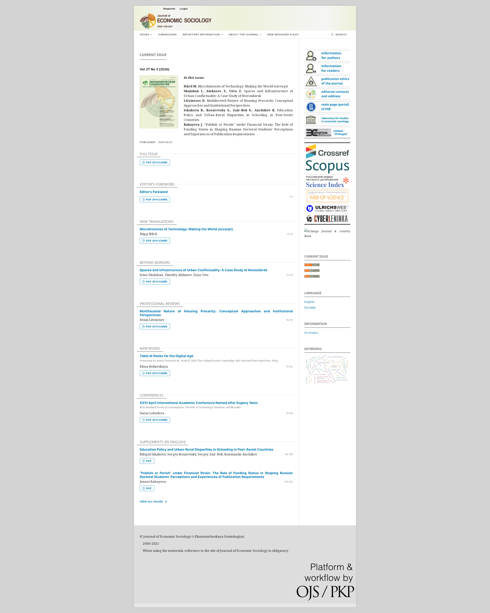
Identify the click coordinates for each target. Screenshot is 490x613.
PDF (148, 460)
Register (169, 8)
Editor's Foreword (154, 192)
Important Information (201, 34)
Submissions (167, 34)
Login (184, 8)
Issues (145, 34)
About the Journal (244, 34)
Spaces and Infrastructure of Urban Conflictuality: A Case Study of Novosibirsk (203, 270)
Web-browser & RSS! (283, 34)
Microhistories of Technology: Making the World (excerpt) (186, 229)
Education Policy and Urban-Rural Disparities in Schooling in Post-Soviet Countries (206, 449)
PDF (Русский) (156, 162)
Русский (310, 307)
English (309, 302)
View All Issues (151, 501)
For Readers (311, 332)
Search (340, 34)
